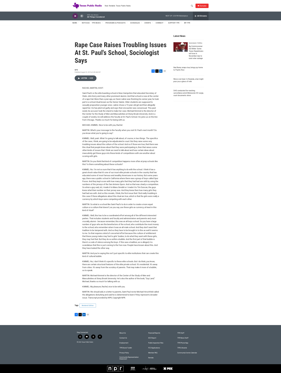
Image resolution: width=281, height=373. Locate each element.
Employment (123, 343)
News (74, 23)
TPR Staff (180, 333)
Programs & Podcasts (115, 23)
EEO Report (152, 338)
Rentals (151, 358)
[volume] (82, 16)
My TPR (187, 23)
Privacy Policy (124, 353)
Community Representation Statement (129, 358)
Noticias (86, 23)
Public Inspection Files (155, 343)
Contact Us (123, 338)
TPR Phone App (182, 343)
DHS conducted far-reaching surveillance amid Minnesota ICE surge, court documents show (188, 93)
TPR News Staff (182, 338)
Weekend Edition (88, 305)
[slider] (85, 16)
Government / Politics (195, 43)
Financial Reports (154, 333)
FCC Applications (154, 348)
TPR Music (96, 23)
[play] (75, 16)
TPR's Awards (182, 348)
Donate (203, 6)
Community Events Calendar (187, 353)
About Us (122, 333)
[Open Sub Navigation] (79, 23)
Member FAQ (152, 353)
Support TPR (173, 23)
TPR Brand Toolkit (125, 348)
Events (148, 23)
